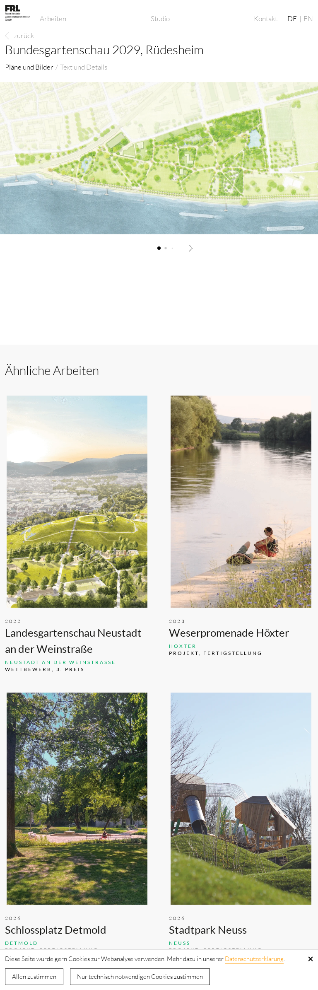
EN (308, 18)
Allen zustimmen (34, 976)
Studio (160, 18)
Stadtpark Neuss (208, 929)
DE (292, 18)
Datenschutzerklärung (254, 959)
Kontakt (265, 18)
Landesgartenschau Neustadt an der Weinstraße (73, 640)
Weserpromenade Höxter (229, 632)
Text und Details (83, 67)
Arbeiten (53, 18)
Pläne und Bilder (29, 67)
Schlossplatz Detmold (55, 929)
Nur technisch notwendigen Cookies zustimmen (140, 976)
